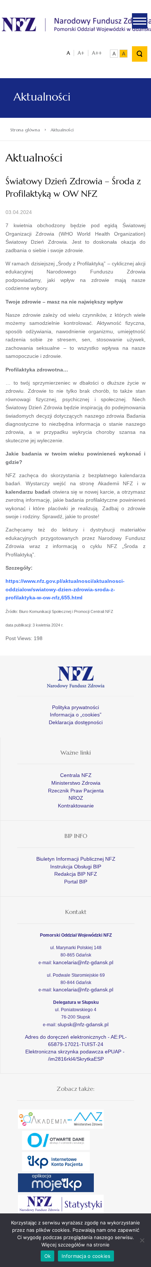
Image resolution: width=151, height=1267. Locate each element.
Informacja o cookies (86, 1256)
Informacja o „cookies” (76, 715)
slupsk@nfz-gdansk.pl (83, 1024)
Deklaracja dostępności (76, 722)
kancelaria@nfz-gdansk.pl (83, 962)
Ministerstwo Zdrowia (75, 783)
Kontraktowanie (76, 806)
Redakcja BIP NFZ (75, 874)
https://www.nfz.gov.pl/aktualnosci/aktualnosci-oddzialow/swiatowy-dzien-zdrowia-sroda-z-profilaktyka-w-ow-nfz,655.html (65, 589)
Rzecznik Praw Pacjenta (76, 791)
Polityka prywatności (75, 707)
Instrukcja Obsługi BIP (75, 867)
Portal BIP (75, 882)
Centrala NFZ (76, 775)
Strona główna (25, 129)
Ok (47, 1256)
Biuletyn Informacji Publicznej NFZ (75, 859)
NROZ (76, 798)
